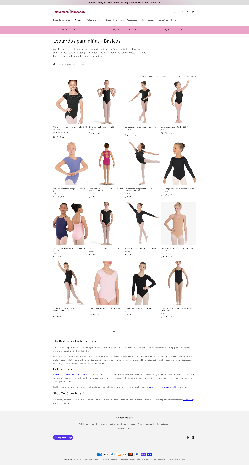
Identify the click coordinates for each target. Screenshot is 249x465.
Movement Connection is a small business (71, 374)
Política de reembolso (109, 459)
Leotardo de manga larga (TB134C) (138, 308)
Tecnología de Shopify (92, 459)
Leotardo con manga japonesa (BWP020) (104, 308)
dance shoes (165, 387)
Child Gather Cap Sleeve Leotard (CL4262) (105, 248)
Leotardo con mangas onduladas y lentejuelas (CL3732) (138, 190)
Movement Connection (76, 459)
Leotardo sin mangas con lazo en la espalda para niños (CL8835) (106, 190)
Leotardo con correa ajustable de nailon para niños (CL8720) (178, 309)
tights (174, 387)
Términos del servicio (144, 459)
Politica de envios (86, 424)
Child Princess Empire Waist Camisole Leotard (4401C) (70, 249)
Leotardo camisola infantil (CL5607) (174, 127)
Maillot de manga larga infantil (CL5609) (140, 248)
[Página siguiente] (135, 330)
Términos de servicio (146, 424)
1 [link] (114, 329)
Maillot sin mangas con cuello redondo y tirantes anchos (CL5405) (68, 309)
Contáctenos (162, 424)
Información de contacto (176, 459)
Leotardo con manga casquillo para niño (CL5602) (140, 128)
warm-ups (154, 387)
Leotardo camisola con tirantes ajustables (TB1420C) (177, 249)
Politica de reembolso (105, 424)
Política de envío (160, 459)
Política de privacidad (127, 459)
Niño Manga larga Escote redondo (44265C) (177, 189)
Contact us (188, 399)
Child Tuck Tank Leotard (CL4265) (101, 127)
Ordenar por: (147, 76)
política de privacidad (126, 424)
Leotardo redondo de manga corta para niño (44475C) (70, 190)
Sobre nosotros (124, 428)
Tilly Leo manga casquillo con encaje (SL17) (70, 127)
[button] (63, 20)
